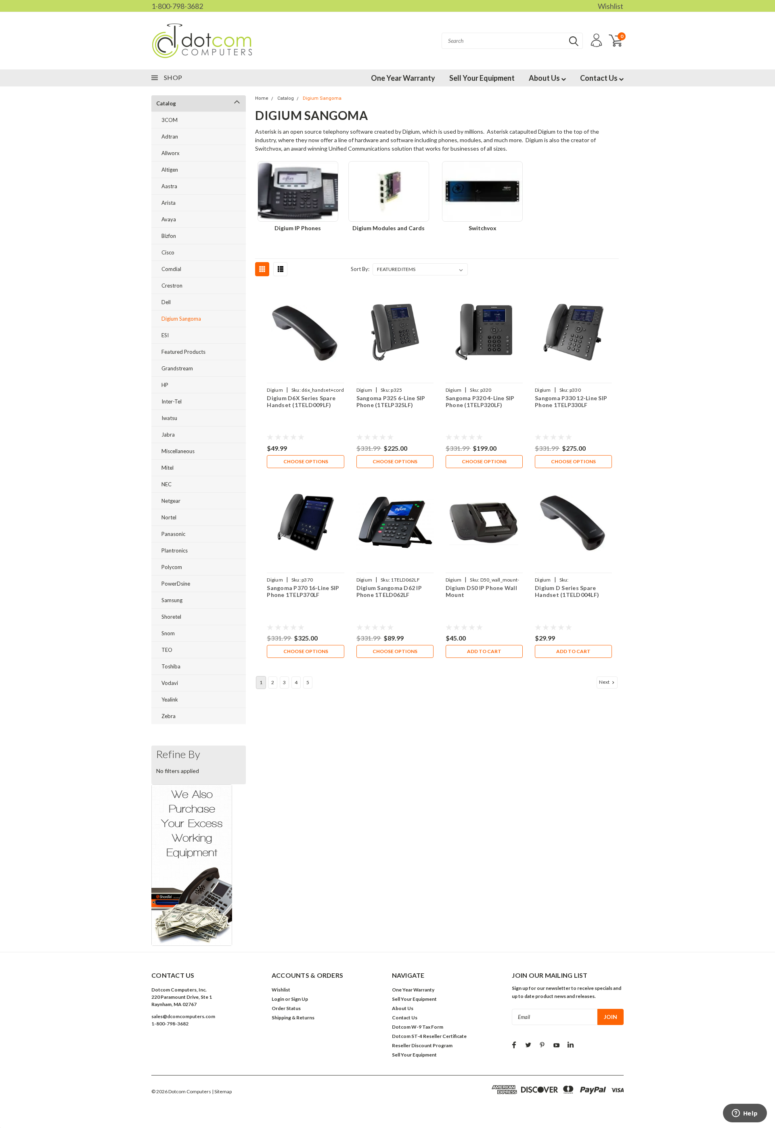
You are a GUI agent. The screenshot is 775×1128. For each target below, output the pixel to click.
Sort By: (360, 269)
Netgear (170, 501)
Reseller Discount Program (422, 1045)
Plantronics (174, 550)
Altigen (169, 169)
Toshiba (170, 666)
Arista (168, 203)
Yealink (169, 699)
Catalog (166, 103)
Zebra (168, 716)
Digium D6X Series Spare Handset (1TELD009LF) (301, 402)
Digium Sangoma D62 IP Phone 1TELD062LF (389, 591)
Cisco (167, 252)
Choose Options (305, 461)
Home (261, 98)
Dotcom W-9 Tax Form (417, 1027)
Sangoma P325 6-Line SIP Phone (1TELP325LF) (390, 402)
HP (164, 385)
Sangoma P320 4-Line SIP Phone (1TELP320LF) (480, 402)
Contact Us (599, 78)
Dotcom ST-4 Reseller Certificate (429, 1036)
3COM (169, 120)
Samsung (171, 600)
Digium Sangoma (181, 318)
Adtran (169, 136)
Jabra (168, 434)
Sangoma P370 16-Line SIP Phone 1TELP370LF (303, 591)
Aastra (169, 186)
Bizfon (168, 236)
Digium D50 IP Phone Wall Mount (481, 591)
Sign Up (299, 999)
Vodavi (169, 683)
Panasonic (173, 534)
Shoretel (171, 616)
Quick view (306, 333)
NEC (166, 484)
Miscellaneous (178, 451)
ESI (165, 335)
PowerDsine (175, 583)
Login (278, 999)
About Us (545, 78)
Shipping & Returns (293, 1018)
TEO (166, 650)
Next (604, 682)
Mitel (167, 467)
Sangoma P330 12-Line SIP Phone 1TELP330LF (571, 402)
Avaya (168, 219)
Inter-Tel (171, 401)
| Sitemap (222, 1091)
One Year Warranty (403, 78)
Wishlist (610, 6)
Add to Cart (484, 651)
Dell (166, 302)
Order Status (286, 1008)
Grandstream (177, 368)
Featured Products (183, 352)
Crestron (171, 285)
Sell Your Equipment (482, 78)
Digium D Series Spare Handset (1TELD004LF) (567, 591)
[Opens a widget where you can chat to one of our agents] (745, 1114)
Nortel (168, 517)
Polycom (171, 567)
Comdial (171, 269)
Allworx (170, 153)
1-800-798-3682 (177, 6)
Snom (168, 633)
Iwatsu (169, 418)
